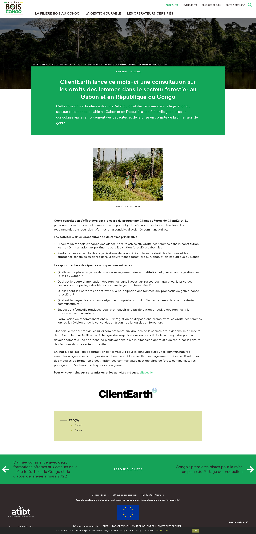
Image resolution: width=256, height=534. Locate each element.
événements (190, 5)
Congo (78, 425)
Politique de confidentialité (125, 495)
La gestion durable (103, 13)
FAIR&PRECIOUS (120, 526)
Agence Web (235, 522)
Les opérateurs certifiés (150, 13)
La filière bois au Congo (57, 13)
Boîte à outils (234, 5)
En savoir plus (162, 530)
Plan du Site (146, 495)
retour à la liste (128, 469)
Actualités (172, 5)
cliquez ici (146, 372)
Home (35, 64)
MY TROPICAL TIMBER (143, 526)
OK (195, 530)
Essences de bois (211, 5)
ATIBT (105, 526)
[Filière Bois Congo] (13, 8)
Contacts (159, 495)
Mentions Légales (100, 495)
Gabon (78, 430)
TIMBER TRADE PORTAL (169, 526)
